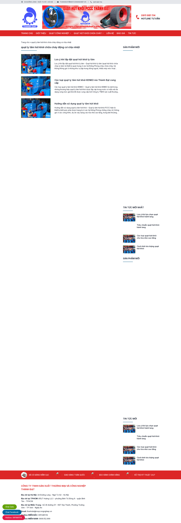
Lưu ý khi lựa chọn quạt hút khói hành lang (147, 215)
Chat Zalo (9, 507)
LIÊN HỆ (110, 33)
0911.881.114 (43, 515)
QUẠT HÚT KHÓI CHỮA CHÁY (88, 33)
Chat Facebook (11, 512)
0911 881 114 (97, 2)
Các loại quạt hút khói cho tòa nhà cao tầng (146, 236)
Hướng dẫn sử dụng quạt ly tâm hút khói (76, 103)
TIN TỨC (132, 33)
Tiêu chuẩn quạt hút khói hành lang (148, 226)
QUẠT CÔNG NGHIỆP (59, 33)
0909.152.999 (44, 518)
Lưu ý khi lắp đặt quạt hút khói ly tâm (75, 59)
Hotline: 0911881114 (13, 517)
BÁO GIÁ (121, 33)
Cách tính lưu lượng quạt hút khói (148, 247)
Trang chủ (27, 33)
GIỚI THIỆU (41, 33)
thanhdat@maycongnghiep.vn (73, 2)
